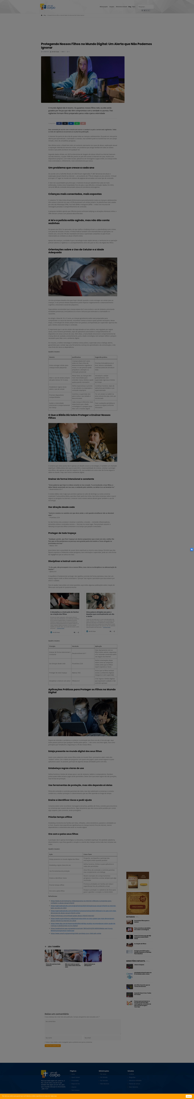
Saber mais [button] (54, 1096)
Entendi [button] (189, 1096)
